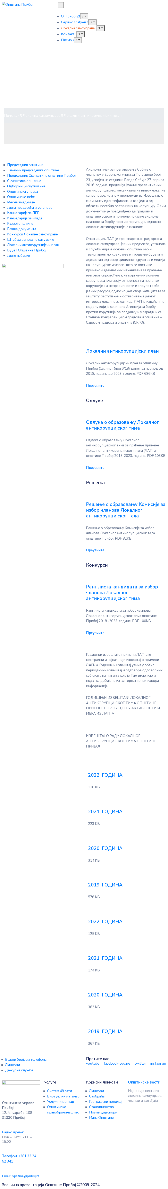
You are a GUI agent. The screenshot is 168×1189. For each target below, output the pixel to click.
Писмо (66, 40)
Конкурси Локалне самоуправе (32, 234)
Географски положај (105, 1101)
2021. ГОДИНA (105, 811)
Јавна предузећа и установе (29, 207)
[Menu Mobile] (61, 5)
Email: (20, 1176)
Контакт (68, 34)
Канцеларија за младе (24, 218)
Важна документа (21, 229)
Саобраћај (97, 1096)
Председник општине (25, 165)
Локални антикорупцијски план (33, 245)
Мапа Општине (101, 1117)
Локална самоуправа (78, 28)
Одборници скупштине (26, 186)
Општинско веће (21, 197)
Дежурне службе (19, 1070)
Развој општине (20, 223)
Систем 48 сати (59, 1091)
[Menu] (84, 16)
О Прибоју (69, 16)
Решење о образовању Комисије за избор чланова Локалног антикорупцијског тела (126, 510)
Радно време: (13, 1132)
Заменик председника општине (33, 170)
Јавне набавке (18, 255)
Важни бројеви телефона (26, 1059)
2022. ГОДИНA (105, 775)
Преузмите (95, 385)
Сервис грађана (73, 22)
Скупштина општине (24, 181)
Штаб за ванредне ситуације (30, 239)
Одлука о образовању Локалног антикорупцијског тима (122, 425)
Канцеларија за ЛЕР (23, 213)
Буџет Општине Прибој (26, 250)
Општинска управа (22, 191)
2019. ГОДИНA (105, 885)
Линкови (12, 1065)
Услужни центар (60, 1101)
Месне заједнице (21, 202)
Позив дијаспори (103, 1112)
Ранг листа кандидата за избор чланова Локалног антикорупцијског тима (122, 593)
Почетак (11, 115)
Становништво (101, 1107)
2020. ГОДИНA (105, 848)
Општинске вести (144, 1082)
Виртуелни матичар (63, 1096)
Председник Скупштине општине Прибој (41, 175)
